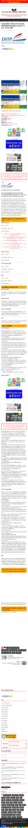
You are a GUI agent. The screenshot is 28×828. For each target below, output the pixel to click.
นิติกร (8, 116)
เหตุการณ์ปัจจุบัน (4, 727)
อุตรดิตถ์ (14, 817)
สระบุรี (15, 812)
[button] (26, 20)
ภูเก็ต (3, 809)
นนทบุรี (3, 802)
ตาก (21, 797)
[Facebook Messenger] (6, 48)
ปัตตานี (24, 805)
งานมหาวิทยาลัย (4, 714)
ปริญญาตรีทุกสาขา (10, 805)
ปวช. (16, 805)
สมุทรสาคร (10, 812)
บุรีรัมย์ (7, 802)
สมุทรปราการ (4, 812)
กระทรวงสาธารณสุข (7, 795)
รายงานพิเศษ (4, 722)
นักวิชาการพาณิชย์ (9, 115)
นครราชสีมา (9, 800)
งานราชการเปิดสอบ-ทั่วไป (6, 705)
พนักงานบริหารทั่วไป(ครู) (6, 807)
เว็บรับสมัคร (13, 612)
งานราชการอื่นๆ (4, 716)
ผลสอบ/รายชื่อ (4, 720)
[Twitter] (3, 48)
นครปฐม (3, 800)
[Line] (8, 48)
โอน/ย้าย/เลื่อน (4, 718)
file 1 (9, 612)
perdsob (13, 30)
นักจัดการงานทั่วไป (17, 115)
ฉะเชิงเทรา (13, 797)
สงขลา (22, 809)
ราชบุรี (14, 809)
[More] (11, 48)
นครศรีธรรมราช (15, 800)
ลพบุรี (18, 809)
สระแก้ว (19, 812)
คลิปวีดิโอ (3, 729)
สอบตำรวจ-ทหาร (4, 709)
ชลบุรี (17, 797)
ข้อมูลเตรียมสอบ (4, 725)
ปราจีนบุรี (20, 802)
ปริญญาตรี (10, 118)
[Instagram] (4, 48)
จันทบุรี (8, 797)
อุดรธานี (9, 817)
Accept (4, 825)
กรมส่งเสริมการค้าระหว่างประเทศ (10, 111)
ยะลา (6, 809)
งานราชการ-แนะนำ (5, 703)
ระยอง (10, 809)
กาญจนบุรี (21, 795)
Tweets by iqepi (4, 789)
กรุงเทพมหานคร (9, 122)
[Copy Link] (9, 48)
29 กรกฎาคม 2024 (5, 30)
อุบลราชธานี (19, 817)
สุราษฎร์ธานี (4, 817)
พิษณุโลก (21, 807)
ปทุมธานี (15, 802)
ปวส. (20, 805)
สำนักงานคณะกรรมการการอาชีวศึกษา (8, 814)
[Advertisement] (14, 65)
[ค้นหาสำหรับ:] (14, 756)
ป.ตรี (11, 802)
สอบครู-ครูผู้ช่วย (4, 711)
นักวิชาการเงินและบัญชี (6, 652)
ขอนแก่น (3, 797)
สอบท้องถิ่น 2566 (4, 707)
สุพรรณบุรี (18, 814)
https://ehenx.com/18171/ (9, 113)
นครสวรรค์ (22, 800)
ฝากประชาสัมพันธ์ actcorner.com (11, 782)
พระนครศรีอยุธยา (15, 807)
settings (10, 823)
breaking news (4, 731)
